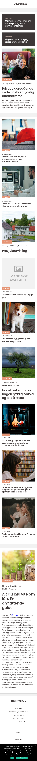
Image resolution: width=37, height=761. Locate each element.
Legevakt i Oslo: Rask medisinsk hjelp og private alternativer (16, 205)
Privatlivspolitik (22, 758)
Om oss (18, 742)
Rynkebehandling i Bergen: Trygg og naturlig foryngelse (18, 535)
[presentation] (33, 367)
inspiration (8, 18)
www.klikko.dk (20, 722)
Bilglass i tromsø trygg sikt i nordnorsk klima (16, 40)
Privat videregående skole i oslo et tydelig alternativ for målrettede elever (18, 92)
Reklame (18, 739)
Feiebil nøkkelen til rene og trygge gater (17, 296)
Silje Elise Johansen (25, 83)
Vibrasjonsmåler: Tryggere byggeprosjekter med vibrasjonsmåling (14, 159)
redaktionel (7, 580)
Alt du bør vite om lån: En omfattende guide (18, 601)
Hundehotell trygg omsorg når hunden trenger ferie (16, 340)
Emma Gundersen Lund (10, 385)
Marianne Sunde (24, 246)
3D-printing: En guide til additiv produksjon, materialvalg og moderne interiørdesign (16, 443)
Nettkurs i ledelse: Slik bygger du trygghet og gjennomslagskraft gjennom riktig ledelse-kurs (17, 489)
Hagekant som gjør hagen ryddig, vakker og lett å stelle (18, 394)
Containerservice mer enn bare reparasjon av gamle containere (18, 23)
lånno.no (14, 615)
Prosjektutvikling (14, 251)
